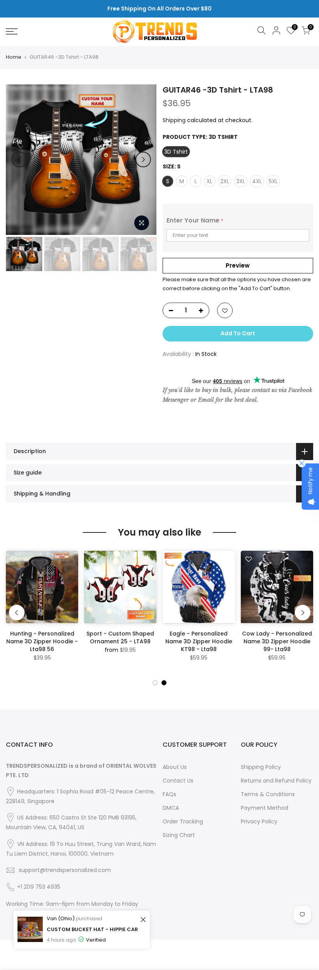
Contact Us (178, 780)
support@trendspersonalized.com (65, 870)
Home (13, 57)
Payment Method (264, 808)
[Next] (143, 159)
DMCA (171, 808)
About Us (175, 767)
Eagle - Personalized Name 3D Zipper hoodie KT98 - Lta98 (198, 641)
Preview (238, 265)
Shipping (174, 120)
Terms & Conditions (268, 794)
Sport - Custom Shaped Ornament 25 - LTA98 (120, 637)
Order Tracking (183, 821)
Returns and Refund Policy (276, 780)
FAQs (169, 794)
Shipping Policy (261, 767)
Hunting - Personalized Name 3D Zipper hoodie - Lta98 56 (42, 641)
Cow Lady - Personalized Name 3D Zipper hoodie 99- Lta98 (277, 641)
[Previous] (19, 159)
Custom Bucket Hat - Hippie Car (92, 929)
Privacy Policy (259, 821)
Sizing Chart (179, 835)
